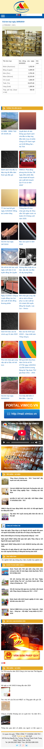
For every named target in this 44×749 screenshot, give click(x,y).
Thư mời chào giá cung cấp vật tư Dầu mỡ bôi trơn (9, 362)
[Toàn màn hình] (40, 442)
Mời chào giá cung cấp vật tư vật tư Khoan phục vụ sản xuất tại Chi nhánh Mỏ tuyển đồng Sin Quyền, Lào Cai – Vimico (27, 302)
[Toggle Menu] (3, 16)
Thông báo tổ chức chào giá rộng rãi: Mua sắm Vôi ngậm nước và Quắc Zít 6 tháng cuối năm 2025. (27, 213)
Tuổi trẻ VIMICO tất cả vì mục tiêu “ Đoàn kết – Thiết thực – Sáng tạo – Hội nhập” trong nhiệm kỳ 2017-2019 (26, 611)
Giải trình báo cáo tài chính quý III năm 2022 (9, 333)
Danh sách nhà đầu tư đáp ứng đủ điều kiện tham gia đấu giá (9, 172)
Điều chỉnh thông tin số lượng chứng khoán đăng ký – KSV (19, 536)
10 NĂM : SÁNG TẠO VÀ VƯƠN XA (8, 132)
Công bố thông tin (13, 526)
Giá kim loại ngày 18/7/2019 (7, 243)
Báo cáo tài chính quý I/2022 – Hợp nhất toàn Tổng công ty (27, 334)
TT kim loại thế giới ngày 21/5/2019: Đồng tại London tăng (9, 210)
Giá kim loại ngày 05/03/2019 (7, 397)
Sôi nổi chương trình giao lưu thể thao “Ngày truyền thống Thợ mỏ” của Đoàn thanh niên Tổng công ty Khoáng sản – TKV (26, 581)
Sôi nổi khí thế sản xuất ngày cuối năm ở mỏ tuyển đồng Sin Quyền (9, 269)
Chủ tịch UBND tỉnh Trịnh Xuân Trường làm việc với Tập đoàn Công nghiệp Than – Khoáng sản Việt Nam (26, 490)
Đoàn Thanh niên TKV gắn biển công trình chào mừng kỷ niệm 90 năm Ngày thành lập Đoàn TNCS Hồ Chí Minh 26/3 (26, 571)
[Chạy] (4, 442)
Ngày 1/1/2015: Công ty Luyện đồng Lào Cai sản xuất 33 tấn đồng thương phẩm (9, 299)
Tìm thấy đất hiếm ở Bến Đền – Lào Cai (26, 397)
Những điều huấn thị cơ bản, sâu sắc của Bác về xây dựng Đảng (27, 269)
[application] (22, 433)
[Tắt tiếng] (36, 442)
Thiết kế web (21, 736)
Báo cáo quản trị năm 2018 (27, 243)
